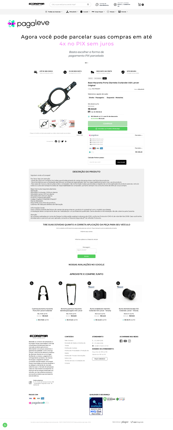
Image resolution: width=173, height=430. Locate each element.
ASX (104, 78)
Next (75, 124)
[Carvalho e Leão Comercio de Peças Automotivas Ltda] (36, 4)
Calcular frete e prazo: (96, 157)
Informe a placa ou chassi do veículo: (86, 239)
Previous (39, 124)
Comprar (107, 124)
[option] (86, 41)
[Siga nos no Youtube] (126, 341)
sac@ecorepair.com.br (101, 346)
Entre (119, 4)
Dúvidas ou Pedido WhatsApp (109, 128)
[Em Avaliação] (96, 406)
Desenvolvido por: (116, 422)
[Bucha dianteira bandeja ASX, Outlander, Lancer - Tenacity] (128, 302)
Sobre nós (68, 358)
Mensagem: (86, 247)
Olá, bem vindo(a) (123, 3)
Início (90, 78)
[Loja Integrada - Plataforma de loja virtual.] (137, 422)
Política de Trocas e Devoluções (75, 355)
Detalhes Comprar (42, 321)
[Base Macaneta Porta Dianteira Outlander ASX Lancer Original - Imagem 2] (53, 124)
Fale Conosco (69, 340)
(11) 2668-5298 (98, 340)
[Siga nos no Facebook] (121, 341)
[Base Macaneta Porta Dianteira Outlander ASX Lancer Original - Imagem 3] (63, 124)
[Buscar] (87, 4)
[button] (80, 133)
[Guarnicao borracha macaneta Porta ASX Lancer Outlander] (42, 302)
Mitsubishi (98, 78)
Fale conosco (100, 359)
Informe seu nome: (86, 231)
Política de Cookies (71, 348)
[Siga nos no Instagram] (130, 341)
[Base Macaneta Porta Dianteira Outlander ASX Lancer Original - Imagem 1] (44, 124)
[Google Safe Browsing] (120, 399)
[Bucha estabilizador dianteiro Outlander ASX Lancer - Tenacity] (100, 302)
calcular (121, 162)
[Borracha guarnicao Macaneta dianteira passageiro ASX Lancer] (71, 302)
